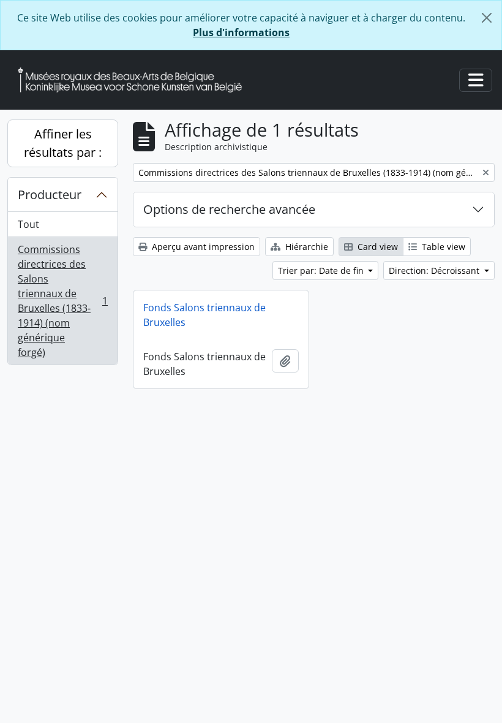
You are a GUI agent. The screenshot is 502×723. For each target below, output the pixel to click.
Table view (442, 246)
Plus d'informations (241, 32)
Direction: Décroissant (435, 270)
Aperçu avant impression (202, 246)
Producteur (49, 194)
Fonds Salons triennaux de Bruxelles (204, 315)
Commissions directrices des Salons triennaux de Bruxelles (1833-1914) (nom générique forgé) (62, 301)
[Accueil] (134, 80)
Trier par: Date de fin (322, 270)
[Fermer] (486, 18)
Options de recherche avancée (229, 209)
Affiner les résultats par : (63, 143)
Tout (28, 224)
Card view (376, 246)
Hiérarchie (305, 246)
